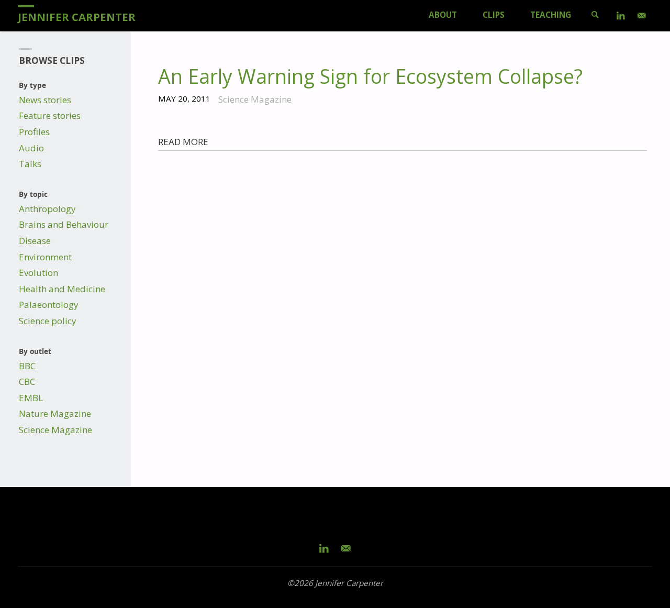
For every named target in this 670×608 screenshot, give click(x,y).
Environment (45, 257)
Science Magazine (55, 430)
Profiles (34, 132)
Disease (35, 241)
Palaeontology (49, 305)
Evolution (38, 273)
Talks (30, 164)
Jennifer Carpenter (77, 16)
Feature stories (50, 115)
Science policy (47, 321)
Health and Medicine (62, 289)
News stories (45, 100)
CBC (27, 381)
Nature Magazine (55, 413)
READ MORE (183, 142)
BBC (27, 366)
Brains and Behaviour (63, 224)
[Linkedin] (620, 15)
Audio (31, 148)
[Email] (641, 15)
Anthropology (47, 209)
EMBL (31, 398)
